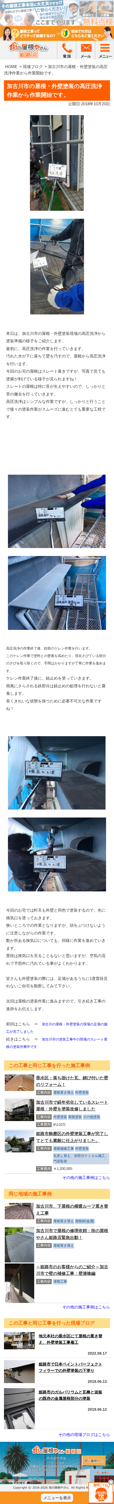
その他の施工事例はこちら (86, 1177)
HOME (11, 66)
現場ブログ (33, 66)
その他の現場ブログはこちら (84, 1434)
